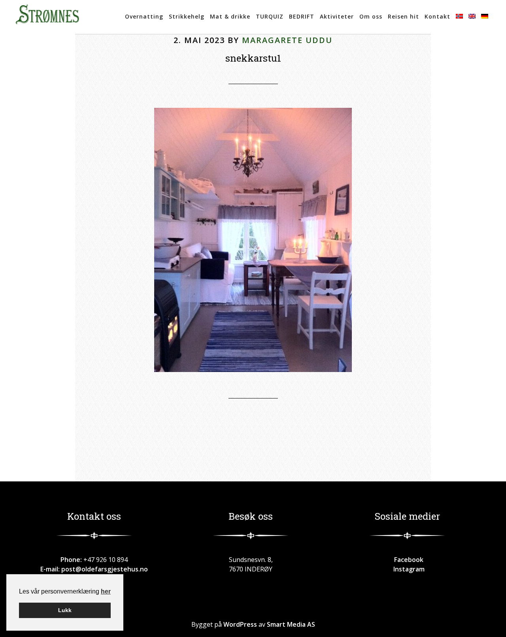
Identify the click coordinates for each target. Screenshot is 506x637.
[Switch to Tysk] (484, 17)
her (106, 591)
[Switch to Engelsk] (472, 17)
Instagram (407, 569)
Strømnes (47, 17)
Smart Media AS (291, 624)
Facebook (407, 559)
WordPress (240, 624)
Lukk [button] (65, 610)
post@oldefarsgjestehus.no (104, 569)
